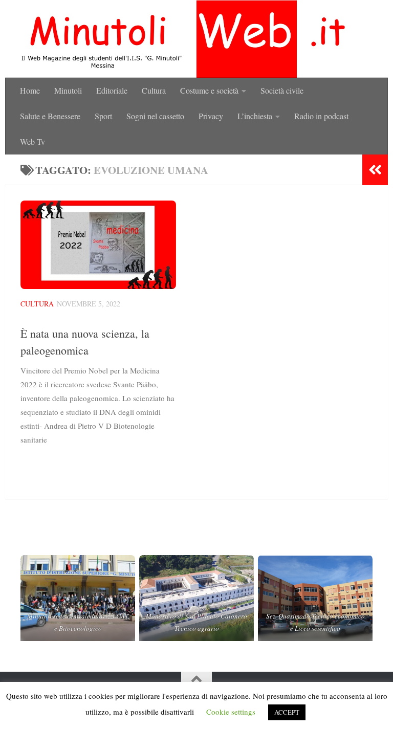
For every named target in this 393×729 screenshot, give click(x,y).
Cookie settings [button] (230, 711)
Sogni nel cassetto (155, 116)
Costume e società (209, 90)
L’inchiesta (254, 116)
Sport (103, 116)
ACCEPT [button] (286, 712)
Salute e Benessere (50, 116)
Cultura (154, 90)
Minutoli (68, 90)
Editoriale (111, 90)
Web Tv (32, 141)
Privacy (211, 116)
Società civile (281, 90)
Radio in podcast (321, 116)
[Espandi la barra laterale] (375, 169)
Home (30, 90)
